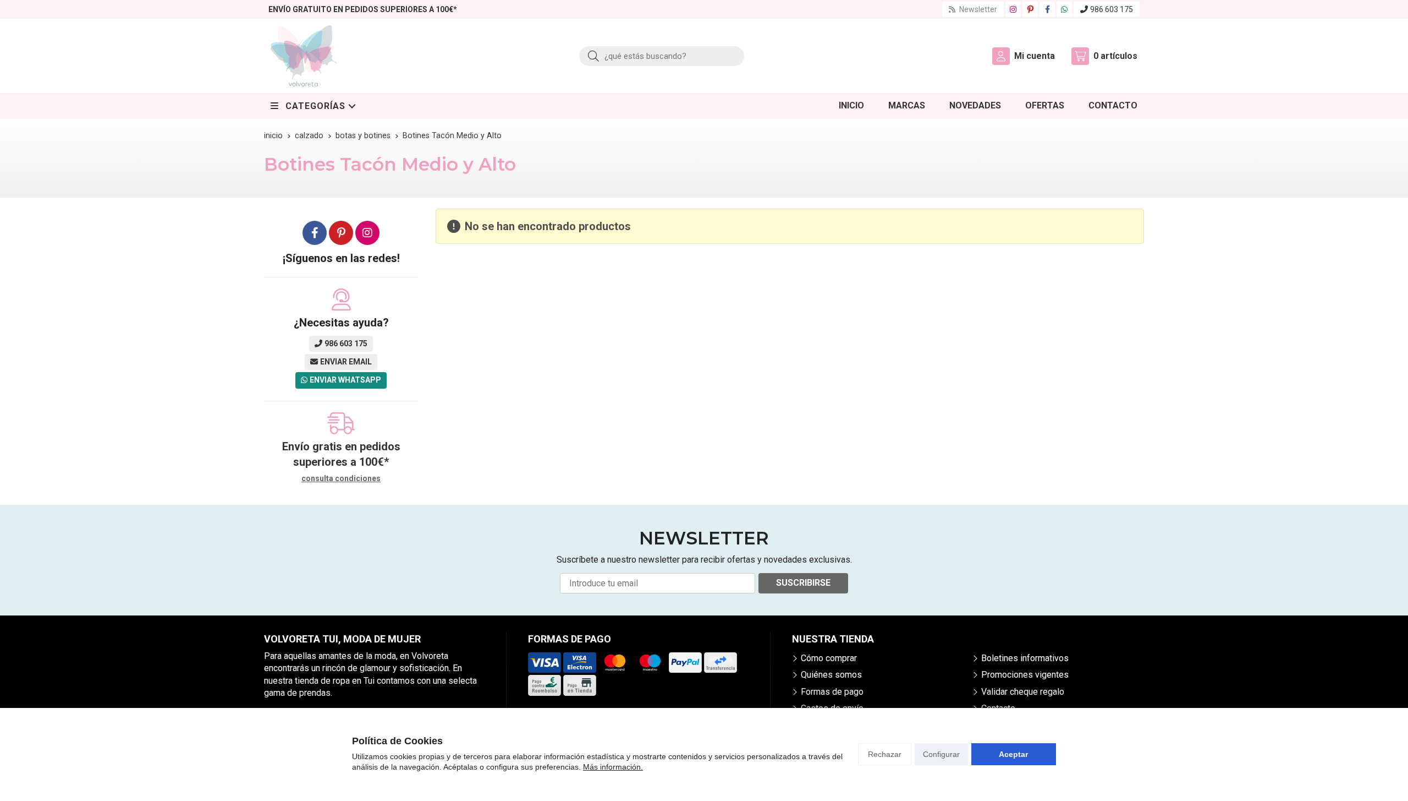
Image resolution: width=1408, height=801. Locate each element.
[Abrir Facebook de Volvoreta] (1047, 9)
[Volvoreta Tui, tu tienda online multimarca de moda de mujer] (304, 55)
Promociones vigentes (1025, 674)
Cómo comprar (829, 658)
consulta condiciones (341, 478)
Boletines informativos (1025, 658)
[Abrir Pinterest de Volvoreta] (1030, 9)
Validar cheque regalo (1022, 691)
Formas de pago (832, 691)
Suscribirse (803, 582)
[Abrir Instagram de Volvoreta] (1013, 9)
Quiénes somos (831, 674)
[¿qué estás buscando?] (661, 56)
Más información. (613, 766)
